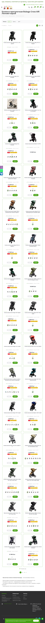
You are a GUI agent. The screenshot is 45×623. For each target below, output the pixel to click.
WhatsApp (42, 619)
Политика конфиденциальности (6, 598)
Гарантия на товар (17, 600)
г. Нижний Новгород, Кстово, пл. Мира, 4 (34, 4)
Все (24, 572)
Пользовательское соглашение (6, 600)
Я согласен (36, 620)
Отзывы (3, 595)
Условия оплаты (16, 597)
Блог (24, 597)
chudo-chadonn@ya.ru (22, 604)
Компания (4, 593)
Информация (16, 593)
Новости (25, 595)
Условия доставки (16, 598)
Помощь (14, 595)
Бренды (25, 598)
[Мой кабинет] (31, 7)
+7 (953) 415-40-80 (7, 603)
